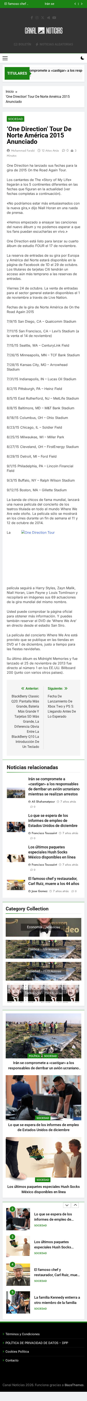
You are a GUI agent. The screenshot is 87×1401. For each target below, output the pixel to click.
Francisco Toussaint (44, 833)
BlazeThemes (74, 1385)
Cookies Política (17, 1351)
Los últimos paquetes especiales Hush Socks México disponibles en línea (39, 4)
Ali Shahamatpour (43, 801)
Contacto (12, 1360)
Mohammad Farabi (23, 150)
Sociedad (15, 119)
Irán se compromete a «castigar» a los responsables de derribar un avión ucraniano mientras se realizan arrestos (43, 1068)
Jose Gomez (40, 891)
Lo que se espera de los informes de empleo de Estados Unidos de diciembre (52, 820)
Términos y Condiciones (22, 1334)
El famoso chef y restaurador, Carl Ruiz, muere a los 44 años (57, 1247)
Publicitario (42, 1309)
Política (34, 1056)
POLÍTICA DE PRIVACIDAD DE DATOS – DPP (36, 1343)
